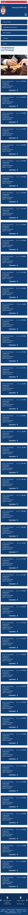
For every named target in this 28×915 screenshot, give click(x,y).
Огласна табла (10, 909)
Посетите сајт (7, 904)
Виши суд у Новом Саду (19, 7)
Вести (24, 911)
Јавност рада (4, 911)
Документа (12, 911)
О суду (3, 909)
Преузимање (12, 90)
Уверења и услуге (21, 909)
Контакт (19, 911)
